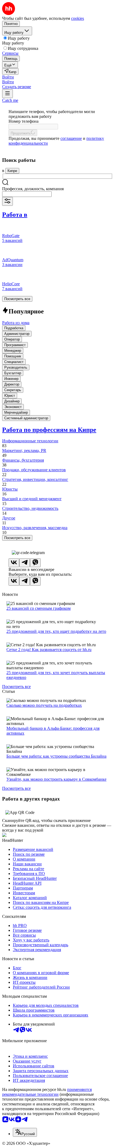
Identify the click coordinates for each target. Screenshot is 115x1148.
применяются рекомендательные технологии (47, 1092)
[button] (8, 77)
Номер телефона (24, 121)
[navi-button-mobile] (7, 93)
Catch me (10, 100)
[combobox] (27, 194)
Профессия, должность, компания (33, 188)
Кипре (12, 171)
